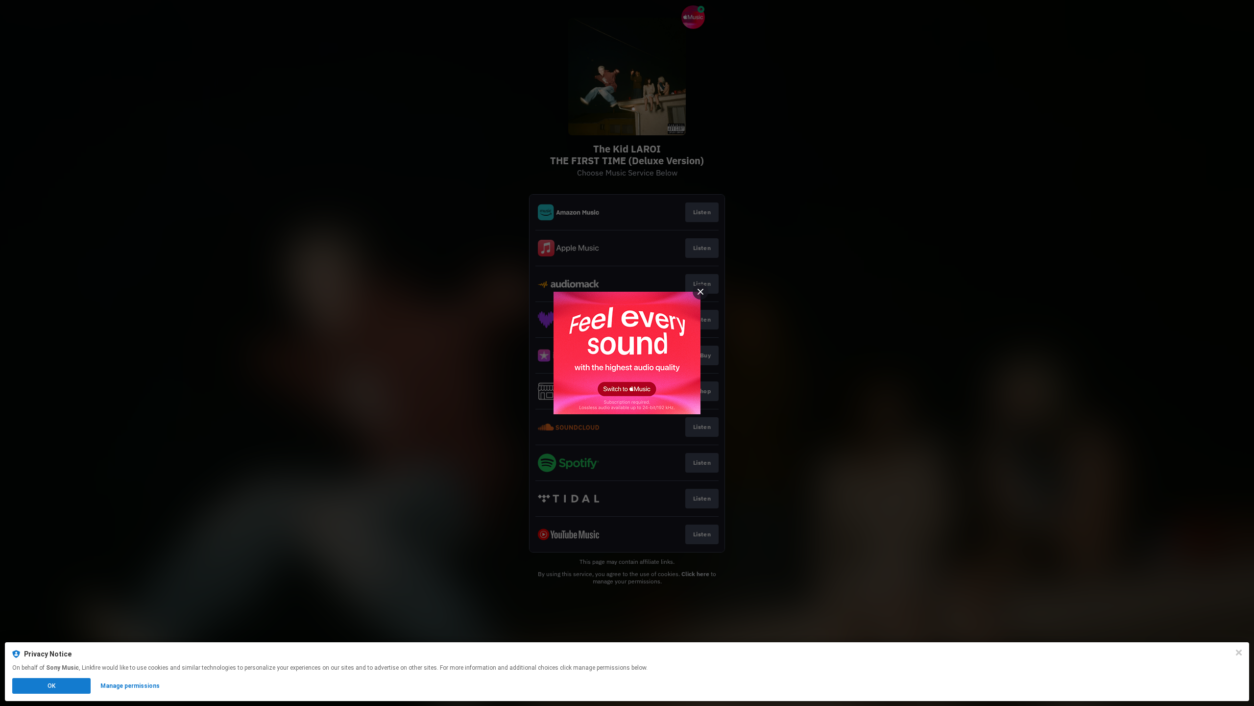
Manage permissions (130, 685)
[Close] (1239, 652)
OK (51, 685)
